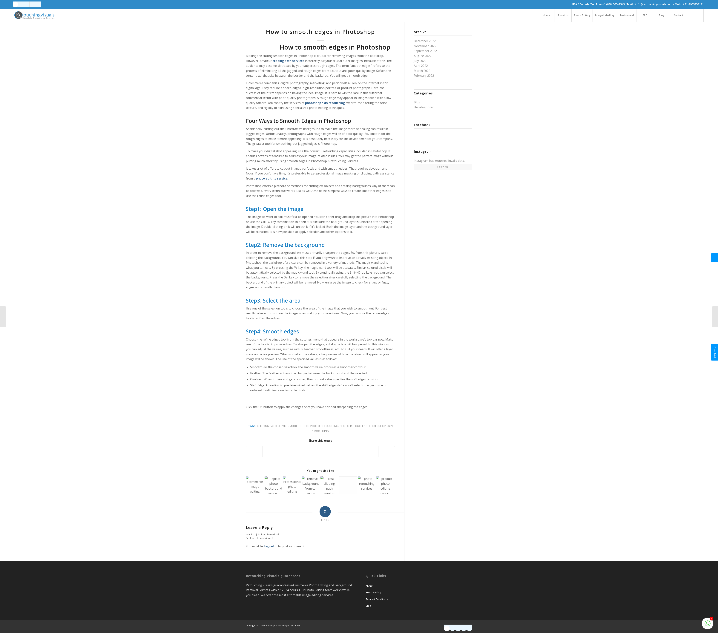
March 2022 (422, 71)
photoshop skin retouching (325, 103)
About (369, 586)
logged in (270, 546)
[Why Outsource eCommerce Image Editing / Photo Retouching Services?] (255, 485)
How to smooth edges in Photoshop (320, 32)
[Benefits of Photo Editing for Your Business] (367, 485)
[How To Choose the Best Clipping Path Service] (329, 485)
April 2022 (421, 66)
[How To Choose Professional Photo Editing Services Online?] (292, 485)
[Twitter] (26, 4)
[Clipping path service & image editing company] (348, 485)
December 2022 (425, 41)
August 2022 (422, 56)
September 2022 (425, 51)
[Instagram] (32, 4)
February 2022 (424, 75)
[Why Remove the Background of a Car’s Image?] (311, 485)
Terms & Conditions (377, 599)
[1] (708, 625)
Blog (417, 102)
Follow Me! (443, 166)
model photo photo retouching (313, 426)
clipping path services (288, 61)
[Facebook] (15, 4)
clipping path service (272, 426)
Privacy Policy (373, 592)
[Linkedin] (21, 4)
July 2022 (420, 61)
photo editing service (271, 178)
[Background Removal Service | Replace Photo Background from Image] (274, 485)
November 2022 (425, 46)
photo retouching (353, 426)
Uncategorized (424, 107)
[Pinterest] (38, 4)
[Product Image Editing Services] (385, 485)
